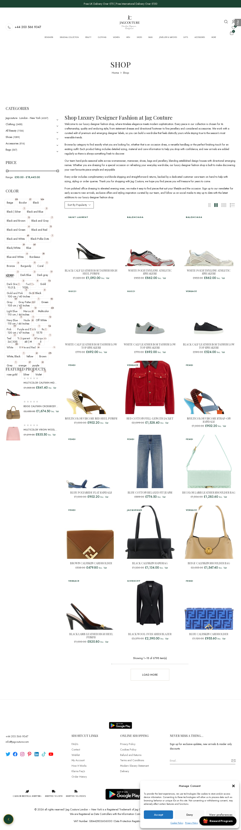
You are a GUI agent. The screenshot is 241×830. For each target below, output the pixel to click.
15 (51, 226)
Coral (40, 266)
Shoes (9, 137)
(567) (14, 150)
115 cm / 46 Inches (18, 323)
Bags (8, 150)
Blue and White (15, 257)
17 (51, 271)
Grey (9, 365)
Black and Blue (35, 212)
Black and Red (39, 230)
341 (34, 244)
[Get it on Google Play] (120, 722)
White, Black (13, 356)
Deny (189, 815)
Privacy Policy (191, 823)
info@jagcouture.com (17, 742)
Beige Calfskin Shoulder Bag (209, 563)
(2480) (19, 124)
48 (28, 235)
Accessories (12, 143)
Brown (43, 356)
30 (38, 347)
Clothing (10, 124)
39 (24, 244)
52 (33, 302)
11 (34, 262)
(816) (22, 143)
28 (43, 253)
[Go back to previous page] (8, 819)
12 (29, 217)
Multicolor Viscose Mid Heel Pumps (91, 418)
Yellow (29, 356)
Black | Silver (14, 212)
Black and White (16, 239)
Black (36, 202)
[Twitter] (8, 754)
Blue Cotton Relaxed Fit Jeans (150, 492)
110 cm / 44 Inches (18, 314)
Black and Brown (16, 221)
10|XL (25, 287)
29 (33, 320)
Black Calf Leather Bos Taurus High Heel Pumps (91, 272)
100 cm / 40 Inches (19, 296)
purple (35, 365)
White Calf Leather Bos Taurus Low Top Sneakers (91, 346)
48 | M (28, 342)
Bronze (11, 266)
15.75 (39, 333)
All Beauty (11, 130)
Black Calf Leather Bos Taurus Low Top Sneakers (209, 346)
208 (16, 199)
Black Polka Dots (40, 239)
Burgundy (26, 266)
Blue (28, 248)
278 (50, 353)
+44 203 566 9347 (28, 27)
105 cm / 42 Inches (19, 305)
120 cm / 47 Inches (18, 333)
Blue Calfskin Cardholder (208, 634)
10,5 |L (11, 287)
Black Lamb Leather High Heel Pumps (91, 636)
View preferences (220, 815)
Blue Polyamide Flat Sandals (91, 492)
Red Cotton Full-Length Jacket (150, 418)
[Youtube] (51, 754)
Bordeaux (35, 257)
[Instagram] (22, 754)
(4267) (44, 118)
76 (35, 338)
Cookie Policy (177, 823)
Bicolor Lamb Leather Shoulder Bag (208, 492)
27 (30, 362)
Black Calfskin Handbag (150, 563)
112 (49, 280)
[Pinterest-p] (29, 754)
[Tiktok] (43, 754)
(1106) (20, 130)
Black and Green (16, 230)
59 (33, 293)
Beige (10, 202)
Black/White (13, 248)
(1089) (16, 137)
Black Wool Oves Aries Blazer (150, 634)
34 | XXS (13, 342)
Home (115, 73)
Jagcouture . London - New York (23, 118)
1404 (42, 199)
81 (30, 199)
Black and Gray (40, 221)
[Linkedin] (36, 754)
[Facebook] (15, 754)
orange (22, 365)
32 (42, 362)
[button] (233, 786)
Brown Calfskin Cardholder (91, 563)
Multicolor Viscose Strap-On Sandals (209, 420)
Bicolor (23, 202)
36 (37, 353)
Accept (158, 815)
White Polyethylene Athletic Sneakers (150, 272)
